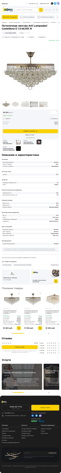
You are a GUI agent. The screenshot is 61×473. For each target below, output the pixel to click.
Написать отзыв (19, 347)
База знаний (44, 433)
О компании (5, 428)
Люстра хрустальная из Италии (22, 265)
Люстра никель (7, 265)
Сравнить (31, 37)
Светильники (26, 22)
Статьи (43, 431)
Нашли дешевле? (7, 115)
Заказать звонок (45, 407)
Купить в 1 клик (29, 135)
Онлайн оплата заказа (27, 435)
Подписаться (52, 453)
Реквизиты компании (8, 438)
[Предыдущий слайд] (5, 71)
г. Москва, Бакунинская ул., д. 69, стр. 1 (15, 415)
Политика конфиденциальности (11, 442)
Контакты (4, 440)
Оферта (23, 438)
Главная (4, 22)
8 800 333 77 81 (44, 3)
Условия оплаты (25, 433)
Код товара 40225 (10, 33)
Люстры (53, 22)
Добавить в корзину (29, 131)
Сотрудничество (6, 435)
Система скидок (30, 137)
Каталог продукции (11, 17)
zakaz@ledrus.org (33, 3)
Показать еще (54, 265)
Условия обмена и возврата (29, 428)
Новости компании (46, 428)
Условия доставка (26, 431)
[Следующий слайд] (55, 71)
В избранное (42, 37)
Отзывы (4, 433)
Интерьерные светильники (40, 22)
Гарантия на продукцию (8, 431)
